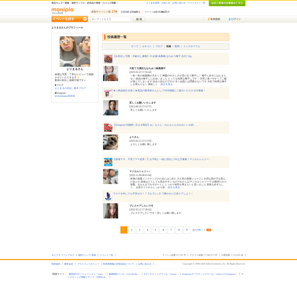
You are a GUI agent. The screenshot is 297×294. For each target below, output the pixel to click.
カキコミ (147, 46)
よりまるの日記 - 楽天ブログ (70, 88)
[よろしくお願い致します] (110, 148)
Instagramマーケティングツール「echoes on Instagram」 (209, 274)
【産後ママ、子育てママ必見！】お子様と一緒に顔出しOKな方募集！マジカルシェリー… (162, 159)
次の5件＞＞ (199, 230)
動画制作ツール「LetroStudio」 (124, 274)
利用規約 (56, 264)
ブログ (159, 46)
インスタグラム (191, 46)
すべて (134, 46)
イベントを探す (70, 19)
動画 (177, 46)
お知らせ (165, 3)
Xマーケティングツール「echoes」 (161, 274)
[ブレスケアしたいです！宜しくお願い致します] (110, 216)
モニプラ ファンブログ (63, 255)
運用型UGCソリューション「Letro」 (87, 274)
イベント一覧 (106, 255)
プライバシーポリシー (88, 264)
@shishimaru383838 (65, 96)
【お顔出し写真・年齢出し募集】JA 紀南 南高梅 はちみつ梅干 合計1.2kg (152, 56)
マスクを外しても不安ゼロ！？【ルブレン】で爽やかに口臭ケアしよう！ (153, 193)
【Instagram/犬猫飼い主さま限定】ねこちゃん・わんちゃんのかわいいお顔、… (155, 124)
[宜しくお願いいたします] (110, 113)
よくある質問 (152, 3)
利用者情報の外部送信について (118, 264)
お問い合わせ (179, 3)
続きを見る (167, 84)
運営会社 (68, 264)
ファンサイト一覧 (196, 3)
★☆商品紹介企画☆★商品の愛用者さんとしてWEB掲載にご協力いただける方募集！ (159, 90)
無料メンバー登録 (87, 255)
